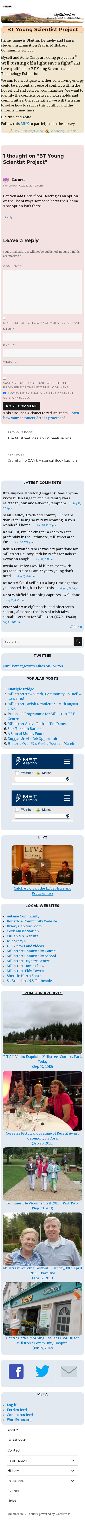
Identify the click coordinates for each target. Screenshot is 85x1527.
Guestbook (16, 1440)
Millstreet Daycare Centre (28, 961)
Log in (12, 1405)
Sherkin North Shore (24, 976)
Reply (8, 217)
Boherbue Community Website (32, 921)
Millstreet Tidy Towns (25, 971)
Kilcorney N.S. (18, 941)
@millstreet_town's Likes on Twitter (33, 666)
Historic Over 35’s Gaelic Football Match (41, 743)
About (12, 1430)
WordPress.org (19, 1420)
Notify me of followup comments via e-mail (41, 322)
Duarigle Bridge (21, 689)
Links (11, 1501)
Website (10, 361)
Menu (7, 6)
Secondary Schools (63, 131)
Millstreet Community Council (32, 951)
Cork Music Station (23, 931)
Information (17, 1460)
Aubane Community (23, 916)
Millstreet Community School (31, 956)
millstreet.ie (17, 1481)
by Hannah (37, 131)
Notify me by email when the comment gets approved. (38, 395)
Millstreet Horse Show (25, 966)
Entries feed (17, 1410)
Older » (76, 627)
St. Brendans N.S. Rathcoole (29, 981)
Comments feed (20, 1415)
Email (9, 345)
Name (9, 329)
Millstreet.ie (15, 1514)
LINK (24, 124)
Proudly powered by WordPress (48, 1514)
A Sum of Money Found (26, 734)
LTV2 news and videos (25, 946)
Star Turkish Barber (24, 729)
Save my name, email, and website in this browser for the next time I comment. (37, 385)
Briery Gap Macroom (24, 926)
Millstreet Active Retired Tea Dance (37, 724)
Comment (12, 266)
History (13, 1471)
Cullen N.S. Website (22, 936)
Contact (14, 1450)
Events (13, 1491)
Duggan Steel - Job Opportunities (35, 739)
